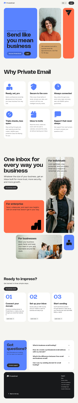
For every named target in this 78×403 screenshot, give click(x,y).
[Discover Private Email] (9, 3)
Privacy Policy (64, 380)
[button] (51, 345)
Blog (62, 378)
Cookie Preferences (65, 389)
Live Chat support (65, 384)
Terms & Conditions (65, 382)
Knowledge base (65, 387)
